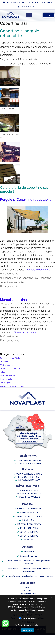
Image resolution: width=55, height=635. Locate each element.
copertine (45, 278)
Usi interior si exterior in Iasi (12, 386)
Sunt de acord (27, 630)
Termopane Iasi (6, 379)
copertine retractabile (12, 282)
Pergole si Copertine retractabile (25, 200)
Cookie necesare (28, 618)
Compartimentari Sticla (10, 358)
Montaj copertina (13, 300)
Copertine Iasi (11, 273)
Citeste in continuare (38, 269)
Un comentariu (11, 340)
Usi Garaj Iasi (5, 382)
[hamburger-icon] (29, 15)
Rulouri (3, 372)
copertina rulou (30, 278)
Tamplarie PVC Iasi (8, 375)
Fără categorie (6, 365)
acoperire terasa (12, 278)
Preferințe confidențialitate (28, 625)
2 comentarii (10, 286)
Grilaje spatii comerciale (10, 368)
